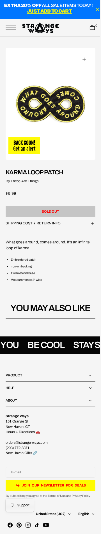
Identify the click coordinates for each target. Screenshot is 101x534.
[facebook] (10, 525)
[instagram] (28, 525)
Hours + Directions (20, 432)
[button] (12, 27)
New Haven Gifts (19, 453)
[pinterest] (19, 525)
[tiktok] (37, 525)
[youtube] (46, 525)
